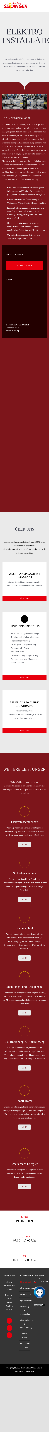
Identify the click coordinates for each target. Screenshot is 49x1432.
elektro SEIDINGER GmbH (31, 1368)
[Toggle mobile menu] (44, 7)
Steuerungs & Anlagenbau (24, 1310)
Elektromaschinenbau (24, 1288)
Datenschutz (29, 1371)
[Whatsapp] (9, 1335)
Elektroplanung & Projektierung (24, 1324)
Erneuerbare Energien (24, 1345)
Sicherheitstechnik (24, 1294)
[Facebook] (9, 1321)
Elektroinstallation (24, 1282)
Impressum (19, 1371)
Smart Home (24, 1336)
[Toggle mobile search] (40, 7)
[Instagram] (9, 1328)
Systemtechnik (24, 1300)
